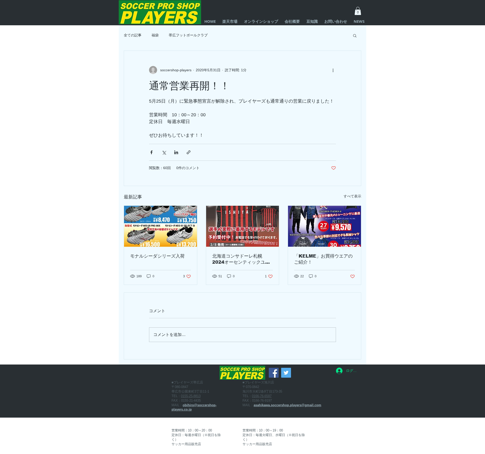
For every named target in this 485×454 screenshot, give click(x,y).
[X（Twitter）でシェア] (163, 152)
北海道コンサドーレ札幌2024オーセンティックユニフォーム (241, 259)
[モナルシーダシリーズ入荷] (160, 226)
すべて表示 (352, 196)
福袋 (155, 35)
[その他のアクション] (333, 70)
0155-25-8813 (191, 396)
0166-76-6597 (262, 396)
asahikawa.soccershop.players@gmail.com (287, 405)
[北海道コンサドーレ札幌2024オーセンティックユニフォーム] (242, 226)
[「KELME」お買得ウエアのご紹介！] (324, 226)
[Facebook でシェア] (151, 152)
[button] (357, 11)
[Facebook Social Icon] (274, 373)
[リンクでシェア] (188, 152)
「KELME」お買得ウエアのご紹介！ (323, 259)
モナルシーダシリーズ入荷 (157, 256)
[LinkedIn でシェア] (176, 152)
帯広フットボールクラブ (188, 35)
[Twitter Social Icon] (286, 373)
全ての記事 (132, 35)
